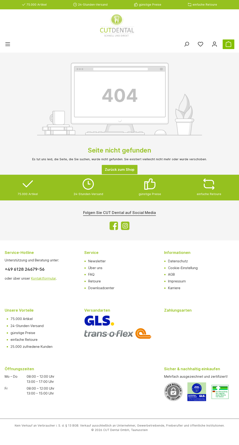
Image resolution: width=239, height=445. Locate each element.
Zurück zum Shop (119, 169)
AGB (171, 274)
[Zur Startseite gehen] (117, 25)
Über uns (95, 268)
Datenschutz (178, 261)
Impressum (177, 281)
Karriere (174, 288)
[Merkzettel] (200, 44)
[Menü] (8, 44)
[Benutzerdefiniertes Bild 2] (222, 394)
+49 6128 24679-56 (25, 269)
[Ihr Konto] (214, 44)
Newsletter (97, 261)
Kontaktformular (43, 278)
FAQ (91, 274)
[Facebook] (114, 226)
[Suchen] (186, 44)
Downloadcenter (101, 288)
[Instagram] (125, 226)
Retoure (94, 281)
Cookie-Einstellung (183, 268)
